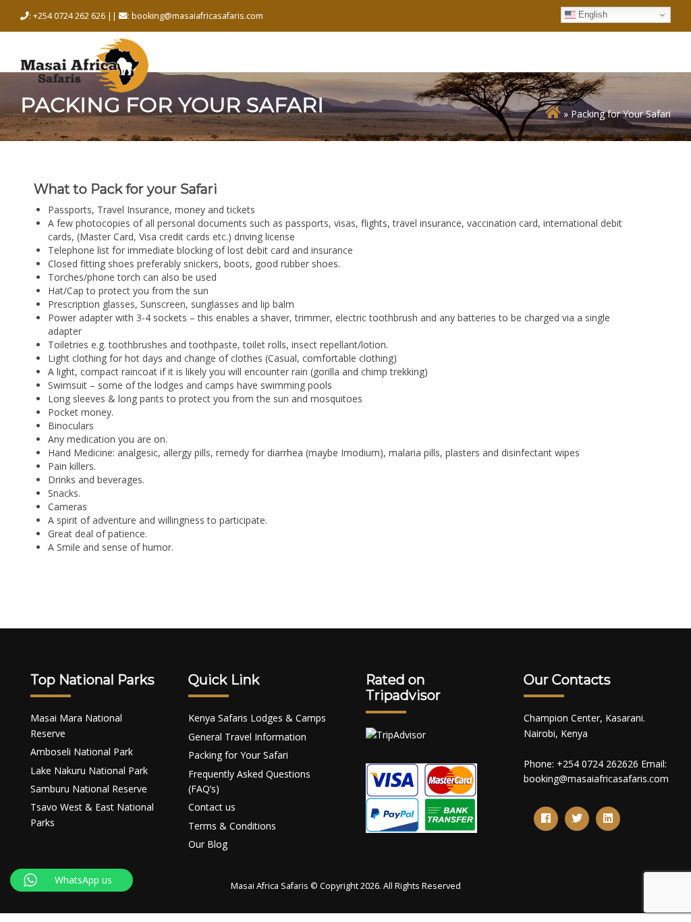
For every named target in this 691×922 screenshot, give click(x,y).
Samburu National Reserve (88, 788)
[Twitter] (577, 819)
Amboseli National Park (81, 751)
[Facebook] (546, 819)
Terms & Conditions (232, 825)
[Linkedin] (608, 819)
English (591, 14)
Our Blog (207, 844)
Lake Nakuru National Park (89, 770)
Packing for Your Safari (238, 755)
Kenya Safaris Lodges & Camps (257, 717)
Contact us (212, 807)
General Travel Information (247, 736)
